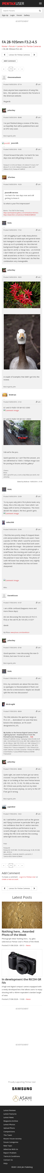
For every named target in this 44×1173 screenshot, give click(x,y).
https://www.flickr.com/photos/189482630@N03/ (20, 215)
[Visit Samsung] (22, 1089)
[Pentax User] (13, 3)
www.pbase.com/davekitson (20, 632)
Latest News (9, 1117)
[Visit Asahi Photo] (22, 1099)
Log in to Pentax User (27, 877)
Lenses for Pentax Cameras (29, 46)
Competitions (9, 1131)
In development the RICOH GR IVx (21, 980)
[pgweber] (4, 807)
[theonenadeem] (4, 77)
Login (12, 15)
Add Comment (10, 61)
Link (38, 84)
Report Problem (10, 1153)
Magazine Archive (11, 1121)
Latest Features (10, 1114)
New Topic (8, 1146)
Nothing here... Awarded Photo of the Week (18, 933)
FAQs (6, 1163)
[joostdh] (6, 143)
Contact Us (8, 1160)
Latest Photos (9, 1124)
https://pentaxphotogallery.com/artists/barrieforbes (21, 213)
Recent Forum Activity (13, 1139)
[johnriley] (4, 110)
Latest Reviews (10, 1110)
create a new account (10, 879)
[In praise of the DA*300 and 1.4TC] (34, 55)
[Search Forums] (40, 10)
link (31, 737)
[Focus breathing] (4, 55)
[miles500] (3, 522)
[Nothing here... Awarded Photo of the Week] (22, 915)
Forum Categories (11, 1142)
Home (4, 46)
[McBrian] (5, 395)
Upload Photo (9, 1128)
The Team (8, 1135)
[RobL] (4, 223)
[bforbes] (4, 177)
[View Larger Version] (22, 294)
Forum (19, 15)
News (28, 945)
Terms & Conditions (12, 1156)
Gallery (27, 15)
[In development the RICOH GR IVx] (22, 962)
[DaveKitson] (4, 595)
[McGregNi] (3, 704)
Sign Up (5, 15)
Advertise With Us (11, 1149)
